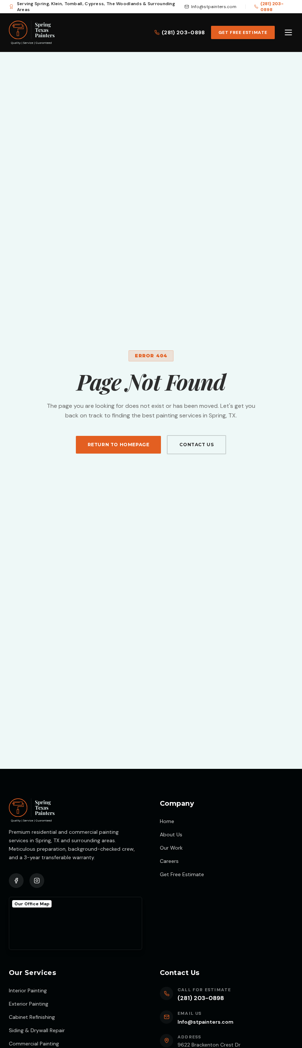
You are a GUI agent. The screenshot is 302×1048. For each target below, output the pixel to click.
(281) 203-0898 (272, 7)
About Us (171, 834)
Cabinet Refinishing (32, 1017)
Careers (169, 861)
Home (167, 821)
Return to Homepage (119, 444)
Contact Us (196, 444)
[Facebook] (16, 880)
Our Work (171, 847)
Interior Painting (28, 990)
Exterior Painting (28, 1003)
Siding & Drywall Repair (37, 1030)
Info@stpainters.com (213, 7)
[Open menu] (288, 32)
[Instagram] (36, 880)
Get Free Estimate (242, 32)
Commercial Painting (34, 1043)
